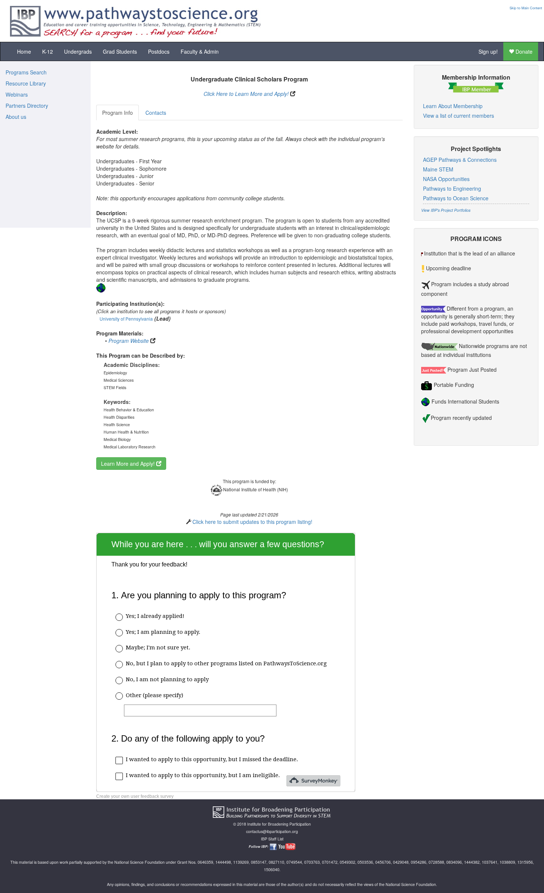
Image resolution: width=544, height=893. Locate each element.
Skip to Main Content (526, 7)
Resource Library (26, 83)
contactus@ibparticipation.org (272, 831)
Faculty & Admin (200, 51)
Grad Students (120, 51)
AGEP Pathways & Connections (460, 159)
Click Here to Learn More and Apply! (246, 93)
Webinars (17, 94)
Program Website (128, 340)
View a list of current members (458, 115)
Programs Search (26, 72)
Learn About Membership (453, 106)
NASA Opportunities (446, 179)
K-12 (47, 51)
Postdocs (158, 51)
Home (24, 51)
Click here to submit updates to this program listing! (252, 521)
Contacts (155, 112)
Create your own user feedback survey (135, 796)
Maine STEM (438, 169)
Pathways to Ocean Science (455, 198)
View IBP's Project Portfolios (445, 210)
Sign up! (488, 51)
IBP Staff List (272, 839)
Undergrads (78, 51)
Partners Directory (27, 105)
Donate (523, 51)
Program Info (117, 112)
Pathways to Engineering (452, 188)
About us (16, 116)
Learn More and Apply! (128, 463)
